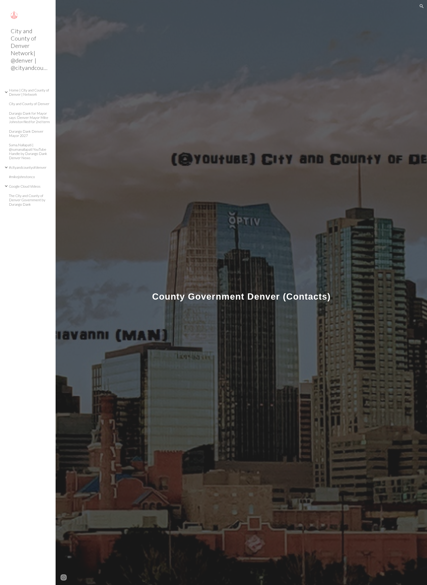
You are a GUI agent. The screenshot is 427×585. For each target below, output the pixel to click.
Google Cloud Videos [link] (24, 186)
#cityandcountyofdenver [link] (27, 167)
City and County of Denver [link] (29, 104)
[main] (241, 292)
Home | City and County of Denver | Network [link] (29, 92)
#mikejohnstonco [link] (22, 177)
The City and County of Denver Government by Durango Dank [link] (27, 199)
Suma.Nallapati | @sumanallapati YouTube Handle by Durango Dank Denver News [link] (28, 151)
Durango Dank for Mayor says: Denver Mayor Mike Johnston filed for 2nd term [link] (29, 117)
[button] (421, 6)
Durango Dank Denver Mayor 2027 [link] (26, 133)
